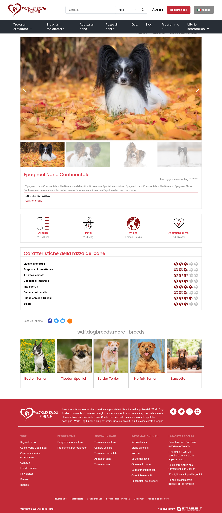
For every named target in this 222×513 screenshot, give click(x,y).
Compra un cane (103, 447)
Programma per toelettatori (72, 447)
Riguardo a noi (28, 442)
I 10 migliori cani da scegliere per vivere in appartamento (181, 455)
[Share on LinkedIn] (62, 321)
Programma (170, 24)
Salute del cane (140, 458)
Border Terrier (108, 378)
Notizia (135, 453)
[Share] (72, 321)
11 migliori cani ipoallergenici (185, 474)
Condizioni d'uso (94, 499)
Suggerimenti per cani (143, 469)
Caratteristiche (34, 200)
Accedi (159, 9)
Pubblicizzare (77, 499)
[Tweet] (56, 321)
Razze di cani (112, 26)
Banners (25, 479)
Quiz (134, 24)
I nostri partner (28, 468)
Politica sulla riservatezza (118, 499)
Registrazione (178, 9)
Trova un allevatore (21, 26)
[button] (198, 88)
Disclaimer (139, 499)
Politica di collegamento (158, 499)
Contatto (25, 462)
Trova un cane (102, 464)
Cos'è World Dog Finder (33, 447)
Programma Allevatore (70, 442)
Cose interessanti (141, 475)
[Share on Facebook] (50, 321)
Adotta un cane (87, 26)
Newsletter (26, 473)
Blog (149, 24)
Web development (166, 509)
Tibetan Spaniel (73, 378)
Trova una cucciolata (105, 453)
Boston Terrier (35, 378)
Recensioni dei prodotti (144, 480)
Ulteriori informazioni (196, 26)
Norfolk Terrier (145, 378)
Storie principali (140, 447)
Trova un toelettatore (55, 26)
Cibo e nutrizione (141, 464)
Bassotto (178, 378)
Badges (24, 484)
